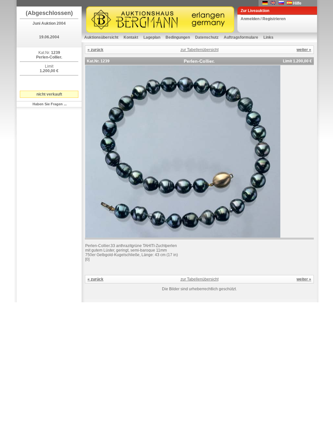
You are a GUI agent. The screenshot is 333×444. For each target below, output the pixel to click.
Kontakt (131, 37)
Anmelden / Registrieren (263, 19)
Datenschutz (207, 37)
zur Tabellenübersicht (199, 49)
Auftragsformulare (241, 37)
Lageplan (151, 37)
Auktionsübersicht (101, 37)
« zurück (95, 49)
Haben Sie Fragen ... (50, 104)
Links (268, 37)
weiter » (304, 49)
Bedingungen (178, 37)
